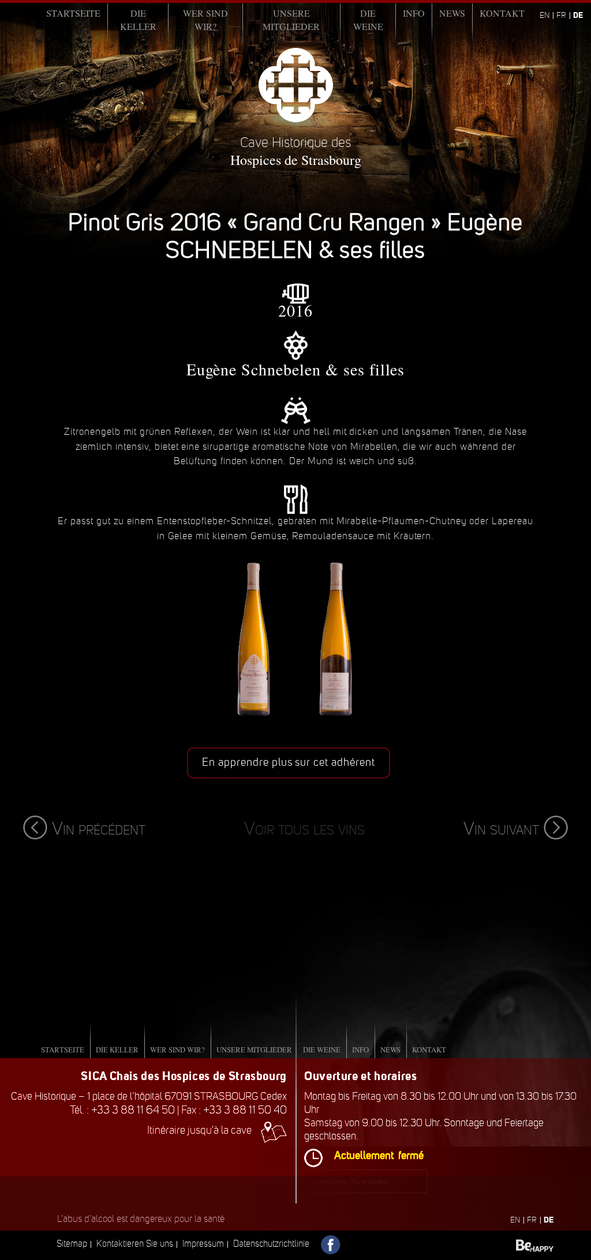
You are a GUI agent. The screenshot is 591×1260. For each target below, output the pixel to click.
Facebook (331, 1245)
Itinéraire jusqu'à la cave (199, 1130)
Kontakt (502, 13)
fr (561, 15)
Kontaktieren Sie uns (134, 1243)
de (578, 15)
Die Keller (138, 19)
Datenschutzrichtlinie (271, 1243)
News (452, 13)
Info (414, 13)
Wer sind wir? (205, 19)
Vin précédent (98, 828)
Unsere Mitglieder (291, 19)
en (544, 15)
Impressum (203, 1243)
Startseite (73, 13)
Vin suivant (501, 828)
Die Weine (368, 19)
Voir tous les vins (304, 828)
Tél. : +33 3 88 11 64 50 (122, 1109)
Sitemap (72, 1243)
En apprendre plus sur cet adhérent (288, 762)
